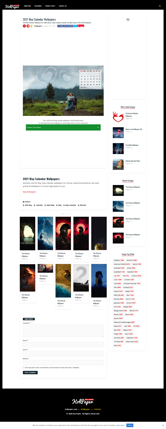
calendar (39, 205)
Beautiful (132, 272)
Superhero (132, 338)
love (117, 307)
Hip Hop (118, 299)
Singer (118, 334)
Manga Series (120, 311)
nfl (136, 326)
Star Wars (119, 338)
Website (25, 358)
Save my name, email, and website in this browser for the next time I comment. (52, 367)
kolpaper (38, 26)
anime (131, 268)
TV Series (118, 342)
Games (118, 291)
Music (129, 314)
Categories (38, 6)
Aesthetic (119, 260)
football (128, 287)
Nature (117, 326)
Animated (119, 268)
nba (127, 326)
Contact (97, 409)
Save (81, 26)
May (60, 205)
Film (117, 287)
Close (130, 425)
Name (25, 340)
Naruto (118, 318)
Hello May (50, 205)
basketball (119, 272)
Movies (118, 314)
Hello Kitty (119, 295)
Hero (130, 295)
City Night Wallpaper (132, 145)
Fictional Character (132, 283)
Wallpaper (85, 409)
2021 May (28, 205)
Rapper (127, 330)
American (132, 260)
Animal (137, 264)
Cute (117, 283)
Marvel (134, 311)
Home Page (27, 6)
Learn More (120, 425)
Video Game (132, 342)
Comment (27, 323)
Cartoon (136, 276)
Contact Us (63, 6)
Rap (117, 330)
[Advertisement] (63, 48)
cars (126, 276)
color (117, 280)
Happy (129, 291)
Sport (128, 334)
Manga (127, 307)
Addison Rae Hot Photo (133, 161)
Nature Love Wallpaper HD (134, 129)
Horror (130, 299)
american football (122, 264)
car (117, 276)
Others (28, 202)
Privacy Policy (50, 6)
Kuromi (131, 303)
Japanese (119, 303)
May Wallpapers (29, 192)
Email (25, 349)
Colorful (129, 280)
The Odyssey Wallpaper (26, 254)
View (117, 345)
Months (83, 205)
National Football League (124, 322)
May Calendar (71, 205)
